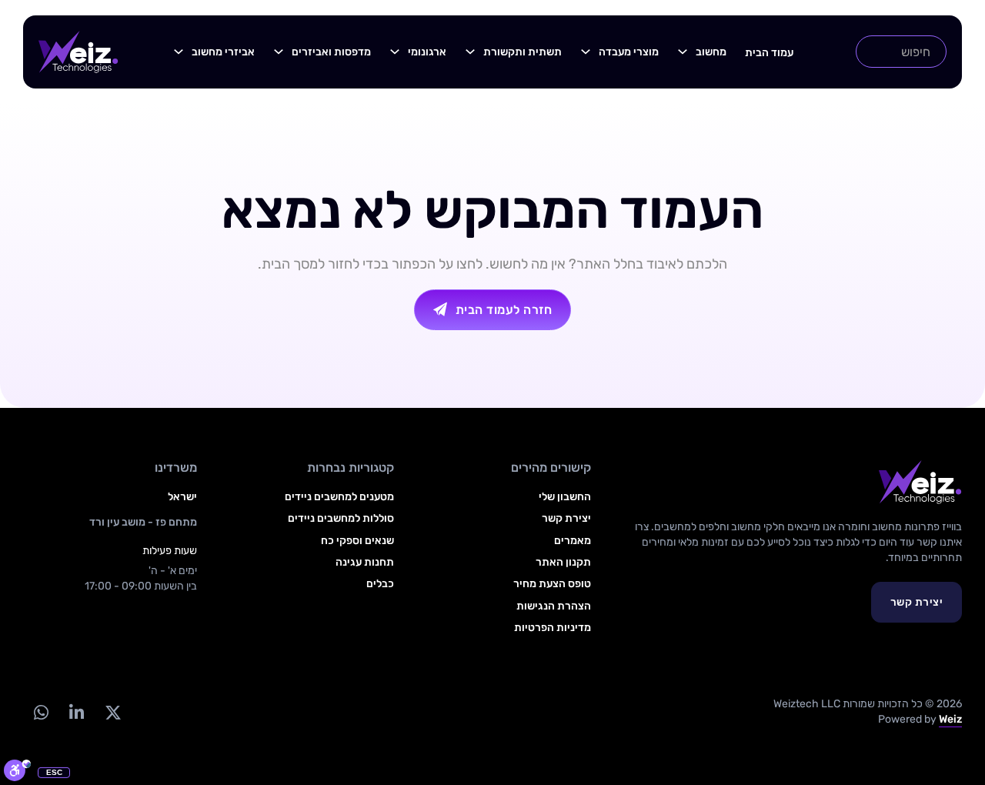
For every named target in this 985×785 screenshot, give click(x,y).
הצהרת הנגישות (553, 606)
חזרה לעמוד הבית (504, 309)
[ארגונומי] (394, 51)
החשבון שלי (565, 496)
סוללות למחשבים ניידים (341, 518)
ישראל (182, 496)
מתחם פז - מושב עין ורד (143, 522)
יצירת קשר (916, 602)
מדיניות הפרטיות (552, 627)
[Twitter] (113, 712)
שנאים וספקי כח (357, 540)
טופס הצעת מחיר (552, 583)
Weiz (950, 719)
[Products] (682, 51)
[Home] (78, 52)
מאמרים (572, 540)
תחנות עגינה (365, 562)
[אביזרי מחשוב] (178, 51)
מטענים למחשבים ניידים (339, 496)
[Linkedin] (76, 712)
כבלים (380, 583)
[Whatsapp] (40, 712)
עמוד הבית (769, 52)
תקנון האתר (563, 562)
